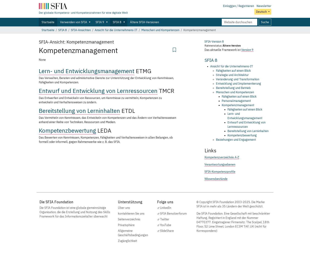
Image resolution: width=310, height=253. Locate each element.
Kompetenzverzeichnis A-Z (222, 157)
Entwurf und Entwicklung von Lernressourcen (98, 91)
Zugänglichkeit (127, 241)
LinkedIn (165, 208)
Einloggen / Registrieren (238, 6)
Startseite (48, 22)
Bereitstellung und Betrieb (233, 88)
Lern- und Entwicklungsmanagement (86, 71)
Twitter (164, 219)
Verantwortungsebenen (220, 164)
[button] (90, 22)
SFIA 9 (100, 22)
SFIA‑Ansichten (81, 30)
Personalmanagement (236, 101)
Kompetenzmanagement (238, 105)
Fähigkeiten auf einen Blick (233, 70)
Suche (265, 22)
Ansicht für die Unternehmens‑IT (116, 30)
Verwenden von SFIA (73, 22)
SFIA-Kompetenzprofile (220, 171)
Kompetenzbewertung (67, 130)
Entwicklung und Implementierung (238, 83)
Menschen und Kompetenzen (160, 30)
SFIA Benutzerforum (173, 213)
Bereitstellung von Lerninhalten (79, 110)
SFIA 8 (117, 22)
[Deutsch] (83, 7)
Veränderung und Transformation (237, 79)
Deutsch (261, 11)
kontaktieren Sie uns (131, 213)
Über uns (124, 208)
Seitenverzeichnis (129, 219)
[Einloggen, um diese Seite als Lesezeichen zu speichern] (174, 49)
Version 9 (247, 50)
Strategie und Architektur (232, 75)
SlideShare (167, 231)
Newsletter (264, 6)
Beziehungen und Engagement (236, 139)
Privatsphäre (126, 225)
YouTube (165, 225)
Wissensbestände (216, 179)
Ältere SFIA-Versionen (144, 22)
